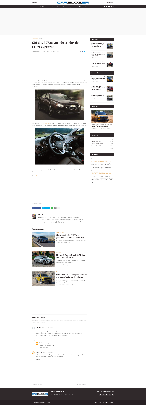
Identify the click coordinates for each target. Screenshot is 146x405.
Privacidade (106, 402)
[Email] (86, 51)
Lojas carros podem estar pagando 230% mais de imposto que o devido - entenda (101, 174)
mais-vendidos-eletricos (102, 143)
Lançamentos (71, 7)
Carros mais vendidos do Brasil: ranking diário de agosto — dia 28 (101, 162)
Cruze (40, 203)
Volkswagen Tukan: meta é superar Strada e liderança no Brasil (98, 78)
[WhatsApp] (52, 208)
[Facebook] (82, 51)
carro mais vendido (44, 123)
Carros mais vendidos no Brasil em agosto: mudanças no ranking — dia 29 (98, 45)
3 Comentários (55, 51)
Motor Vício (94, 160)
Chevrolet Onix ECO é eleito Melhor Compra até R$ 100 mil (70, 256)
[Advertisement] (73, 21)
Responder (38, 337)
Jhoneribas (39, 352)
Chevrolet (41, 38)
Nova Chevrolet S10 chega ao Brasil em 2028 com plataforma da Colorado (71, 276)
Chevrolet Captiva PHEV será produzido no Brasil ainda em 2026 (70, 236)
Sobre (100, 402)
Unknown (42, 343)
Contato (79, 7)
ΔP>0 (102, 148)
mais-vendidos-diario (102, 141)
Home (33, 7)
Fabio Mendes (42, 215)
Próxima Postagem (81, 384)
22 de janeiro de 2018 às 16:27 (51, 343)
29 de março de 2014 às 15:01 (48, 352)
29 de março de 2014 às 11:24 (47, 327)
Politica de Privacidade (89, 7)
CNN (37, 175)
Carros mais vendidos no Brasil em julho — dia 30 (97, 96)
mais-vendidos (102, 139)
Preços (48, 7)
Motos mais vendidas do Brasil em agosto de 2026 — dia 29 (98, 63)
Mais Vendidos (41, 7)
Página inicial (35, 38)
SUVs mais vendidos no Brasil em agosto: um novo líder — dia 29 (98, 54)
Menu (35, 2)
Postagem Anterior (37, 384)
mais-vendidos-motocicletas (102, 146)
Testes (64, 7)
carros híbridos (60, 232)
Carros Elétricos (56, 7)
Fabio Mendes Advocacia (97, 172)
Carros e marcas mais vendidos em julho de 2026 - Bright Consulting (98, 88)
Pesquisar (110, 2)
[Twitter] (84, 51)
